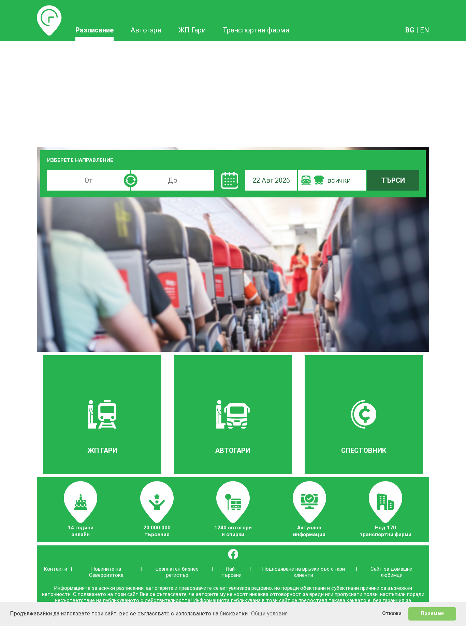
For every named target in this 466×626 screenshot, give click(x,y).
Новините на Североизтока (106, 572)
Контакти (55, 569)
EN (424, 30)
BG (409, 30)
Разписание (49, 9)
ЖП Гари (192, 30)
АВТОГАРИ (232, 450)
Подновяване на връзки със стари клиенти (303, 572)
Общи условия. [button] (270, 613)
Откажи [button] (392, 613)
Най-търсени (231, 572)
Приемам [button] (432, 613)
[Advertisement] (233, 92)
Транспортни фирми (256, 30)
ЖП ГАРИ (102, 450)
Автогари (146, 30)
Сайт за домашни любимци (391, 572)
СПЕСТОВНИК (364, 450)
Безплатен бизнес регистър (177, 572)
